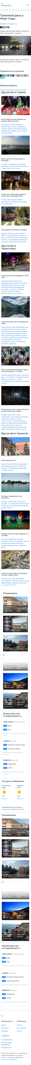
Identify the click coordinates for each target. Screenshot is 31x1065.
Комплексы (5, 1028)
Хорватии (21, 809)
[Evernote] (23, 75)
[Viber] (25, 75)
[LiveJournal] (13, 75)
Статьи (19, 1031)
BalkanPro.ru (13, 24)
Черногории (6, 809)
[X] (1, 27)
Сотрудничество (7, 1040)
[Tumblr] (18, 75)
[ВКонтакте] (3, 27)
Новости (20, 1025)
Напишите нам (6, 1047)
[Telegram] (28, 75)
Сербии (13, 809)
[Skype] (3, 78)
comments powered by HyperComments (13, 90)
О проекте (5, 1036)
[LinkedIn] (11, 75)
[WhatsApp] (1, 78)
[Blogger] (15, 75)
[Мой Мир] (8, 27)
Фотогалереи (21, 1028)
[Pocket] (20, 75)
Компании (4, 1031)
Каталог (4, 1025)
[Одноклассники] (6, 27)
